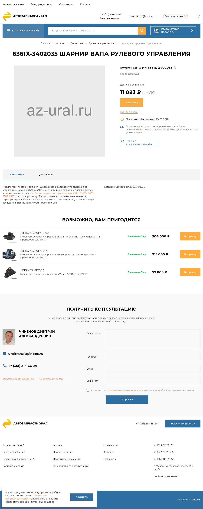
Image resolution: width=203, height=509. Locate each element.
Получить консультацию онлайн (139, 143)
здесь (139, 132)
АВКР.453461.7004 (32, 270)
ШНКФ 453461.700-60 (34, 232)
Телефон (92, 356)
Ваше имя (92, 380)
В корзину (131, 102)
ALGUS (196, 499)
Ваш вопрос (94, 333)
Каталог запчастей (25, 30)
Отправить (127, 399)
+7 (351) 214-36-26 (111, 14)
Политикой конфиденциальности (124, 390)
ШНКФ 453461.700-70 (34, 250)
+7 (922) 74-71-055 (164, 452)
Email (90, 368)
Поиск (142, 31)
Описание (17, 174)
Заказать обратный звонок (18, 379)
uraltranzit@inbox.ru (143, 16)
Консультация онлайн (51, 379)
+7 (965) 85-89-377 (164, 459)
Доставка (46, 174)
